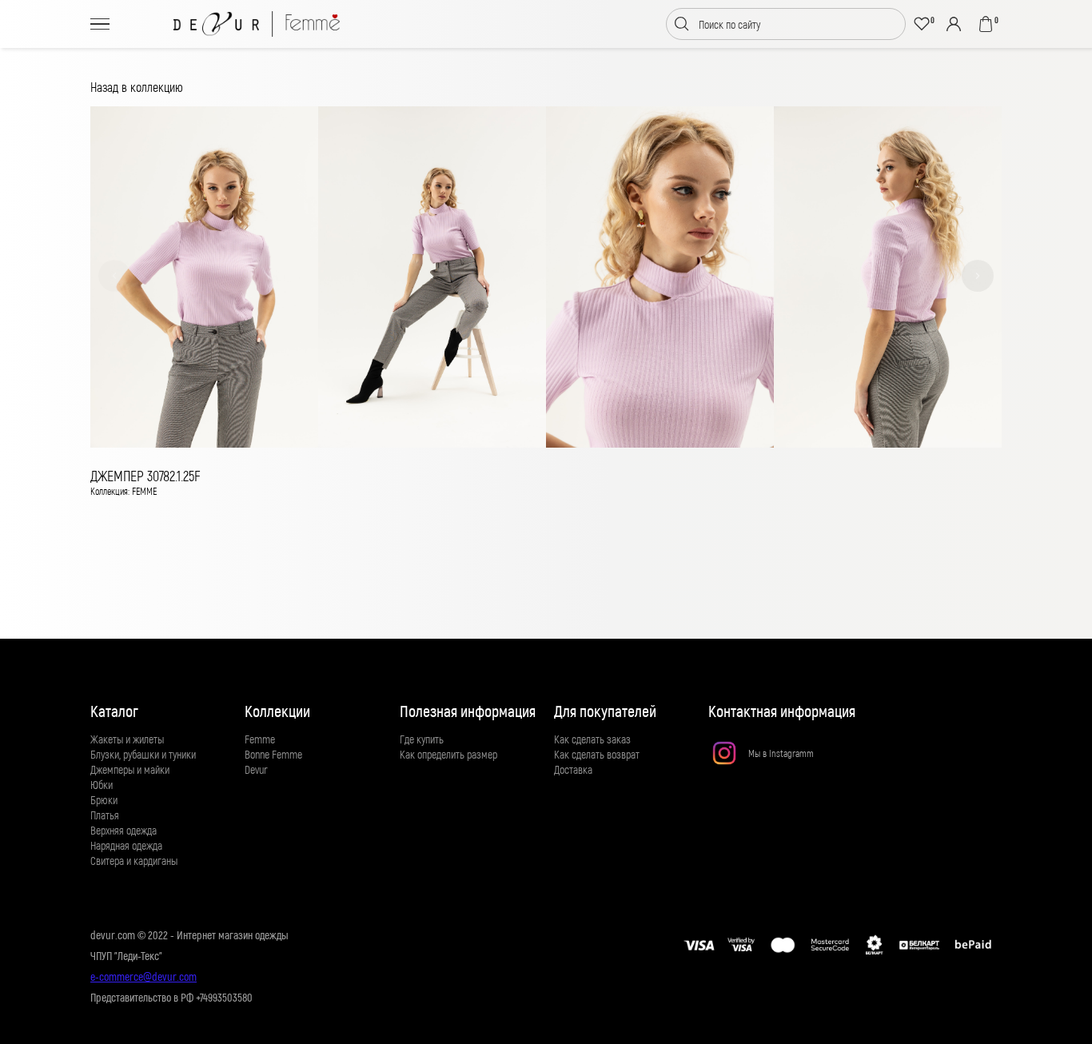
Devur (256, 769)
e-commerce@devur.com (143, 976)
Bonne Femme (273, 754)
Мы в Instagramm (781, 753)
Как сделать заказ (592, 739)
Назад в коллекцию (136, 87)
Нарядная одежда (126, 845)
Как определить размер (448, 754)
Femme (260, 739)
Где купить (422, 739)
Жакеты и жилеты (127, 739)
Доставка (573, 769)
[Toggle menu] (100, 23)
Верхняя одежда (123, 830)
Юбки (101, 784)
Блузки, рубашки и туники (143, 754)
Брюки (104, 800)
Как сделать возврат (597, 754)
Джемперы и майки (129, 769)
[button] (114, 276)
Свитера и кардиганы (133, 860)
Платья (104, 815)
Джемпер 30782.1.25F (145, 475)
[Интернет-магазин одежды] (256, 24)
